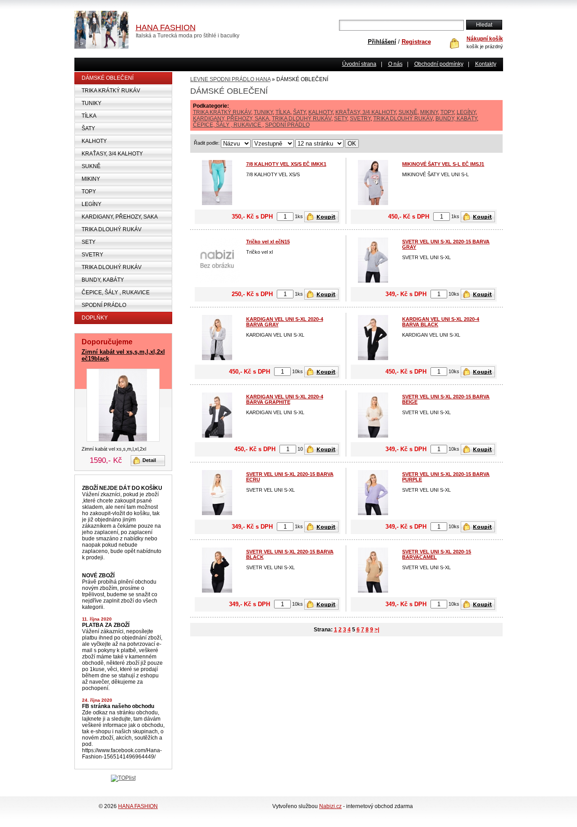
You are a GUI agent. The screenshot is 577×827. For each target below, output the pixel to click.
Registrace (416, 41)
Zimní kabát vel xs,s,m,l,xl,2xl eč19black (123, 355)
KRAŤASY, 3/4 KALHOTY (112, 154)
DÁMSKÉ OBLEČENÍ (107, 78)
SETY (89, 242)
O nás (395, 64)
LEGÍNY (91, 204)
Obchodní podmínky (438, 64)
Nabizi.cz (330, 806)
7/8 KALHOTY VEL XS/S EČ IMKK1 (286, 164)
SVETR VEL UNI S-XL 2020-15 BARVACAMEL (436, 554)
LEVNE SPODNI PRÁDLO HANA (230, 79)
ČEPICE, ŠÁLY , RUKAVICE (116, 292)
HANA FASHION (138, 806)
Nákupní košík (485, 39)
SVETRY (92, 254)
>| (377, 629)
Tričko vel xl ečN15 (268, 241)
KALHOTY (94, 141)
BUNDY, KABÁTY (103, 280)
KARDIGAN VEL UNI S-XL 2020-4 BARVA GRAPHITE (284, 399)
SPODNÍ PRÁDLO (104, 305)
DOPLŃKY (95, 318)
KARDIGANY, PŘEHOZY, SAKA (120, 217)
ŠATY (88, 128)
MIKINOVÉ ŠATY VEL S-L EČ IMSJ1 (443, 164)
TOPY (89, 191)
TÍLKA (89, 116)
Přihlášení (382, 41)
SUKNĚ (91, 166)
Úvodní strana (359, 64)
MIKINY (91, 179)
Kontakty (485, 64)
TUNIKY (91, 103)
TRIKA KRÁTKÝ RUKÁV (111, 90)
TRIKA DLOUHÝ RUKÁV (112, 229)
